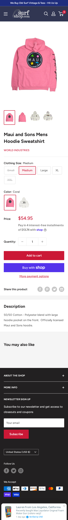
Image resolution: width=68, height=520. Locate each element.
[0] (61, 13)
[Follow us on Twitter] (13, 470)
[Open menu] (6, 13)
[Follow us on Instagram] (20, 470)
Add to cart (34, 255)
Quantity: (10, 241)
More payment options (34, 276)
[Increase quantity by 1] (42, 242)
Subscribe (16, 434)
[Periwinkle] (24, 202)
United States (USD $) (18, 452)
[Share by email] (61, 289)
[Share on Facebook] (40, 289)
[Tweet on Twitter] (54, 289)
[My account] (53, 14)
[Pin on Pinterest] (47, 289)
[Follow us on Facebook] (6, 470)
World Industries (16, 150)
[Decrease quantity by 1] (22, 242)
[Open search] (46, 14)
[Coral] (10, 202)
